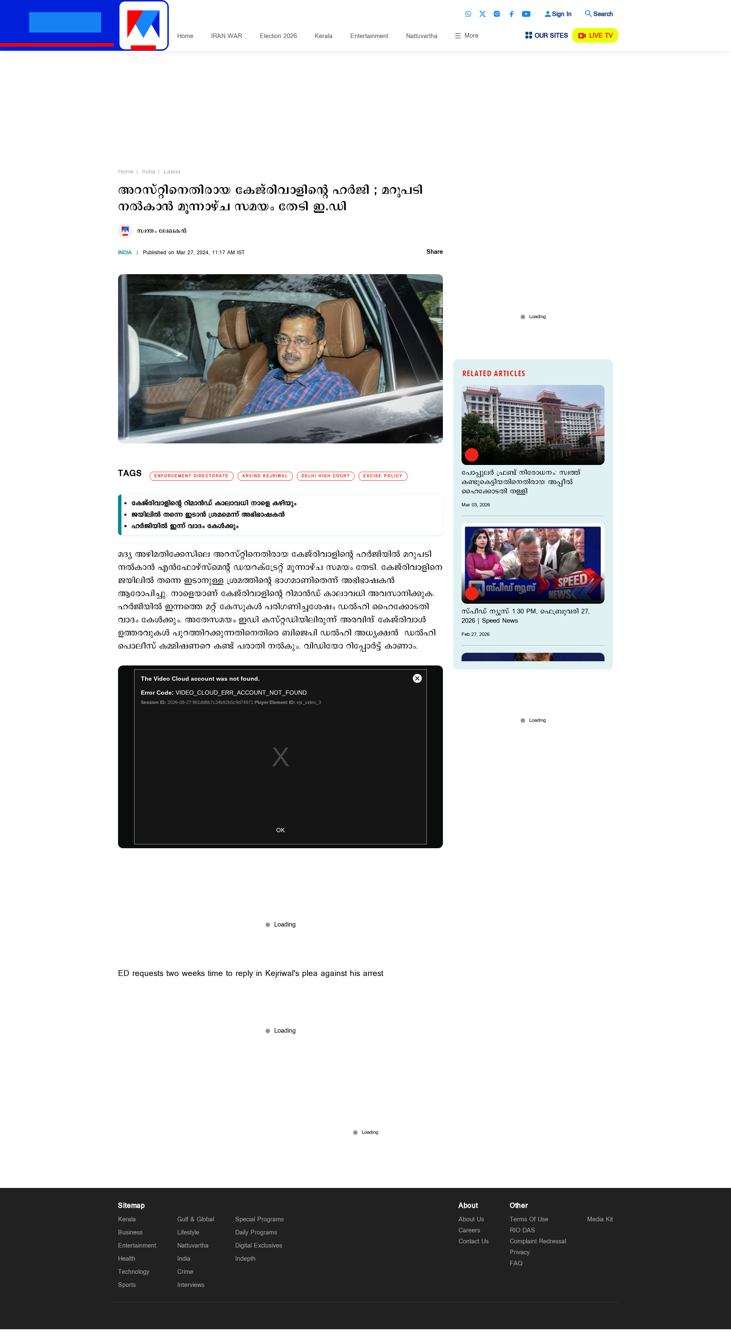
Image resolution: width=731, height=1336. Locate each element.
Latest (172, 172)
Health (126, 1258)
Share (434, 252)
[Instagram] (497, 14)
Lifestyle (188, 1232)
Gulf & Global (195, 1219)
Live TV (601, 35)
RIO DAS (522, 1230)
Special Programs (259, 1219)
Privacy (520, 1252)
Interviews (190, 1285)
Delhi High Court (326, 476)
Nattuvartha (421, 36)
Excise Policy (383, 476)
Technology (133, 1271)
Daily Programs (256, 1232)
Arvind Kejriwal (265, 476)
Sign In (562, 14)
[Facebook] (511, 14)
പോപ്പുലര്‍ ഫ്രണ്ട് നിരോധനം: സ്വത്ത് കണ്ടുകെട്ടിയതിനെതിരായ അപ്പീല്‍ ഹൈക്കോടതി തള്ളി (521, 482)
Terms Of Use (529, 1219)
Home (185, 36)
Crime (185, 1271)
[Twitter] (482, 14)
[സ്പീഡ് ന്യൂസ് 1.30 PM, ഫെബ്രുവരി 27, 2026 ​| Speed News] (533, 563)
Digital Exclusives (258, 1245)
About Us (471, 1219)
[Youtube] (526, 14)
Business (130, 1232)
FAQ (516, 1263)
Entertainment (369, 36)
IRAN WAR (226, 36)
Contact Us (474, 1241)
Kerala (324, 36)
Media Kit (600, 1219)
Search (603, 14)
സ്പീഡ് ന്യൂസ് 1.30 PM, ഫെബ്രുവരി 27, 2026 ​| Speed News (526, 616)
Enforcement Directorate (191, 476)
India (148, 172)
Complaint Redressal (538, 1241)
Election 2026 (278, 36)
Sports (127, 1285)
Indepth (245, 1258)
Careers (469, 1230)
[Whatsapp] (468, 14)
